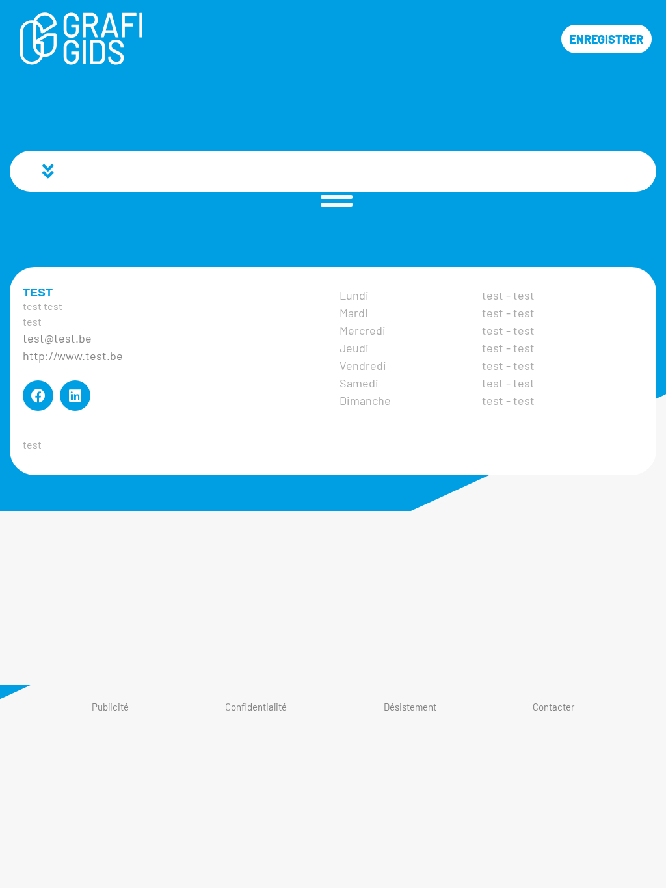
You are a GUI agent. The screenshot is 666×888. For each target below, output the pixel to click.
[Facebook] (38, 395)
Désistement (410, 706)
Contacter (553, 706)
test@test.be (57, 338)
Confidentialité (256, 706)
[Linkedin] (75, 395)
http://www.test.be (73, 355)
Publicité (110, 706)
